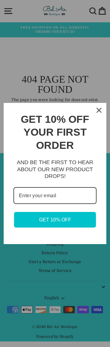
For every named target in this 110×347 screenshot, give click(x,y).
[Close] (99, 110)
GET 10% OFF (55, 219)
